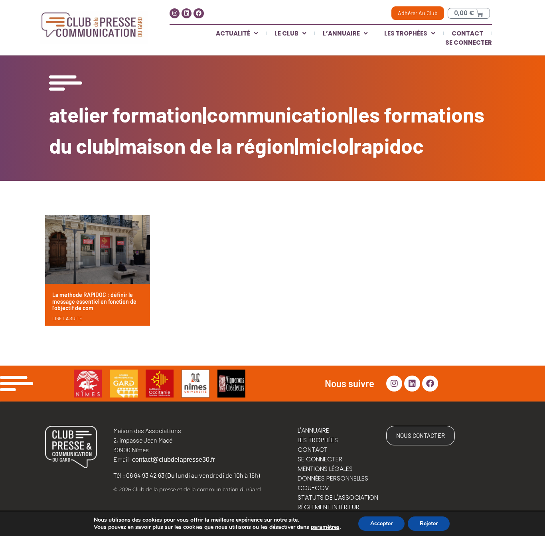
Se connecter (468, 42)
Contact (467, 33)
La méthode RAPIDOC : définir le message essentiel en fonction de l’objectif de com (94, 301)
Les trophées (405, 33)
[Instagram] (175, 13)
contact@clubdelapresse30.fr (173, 459)
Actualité (233, 33)
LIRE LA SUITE (67, 318)
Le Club (286, 33)
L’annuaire (341, 33)
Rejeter (429, 523)
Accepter (381, 523)
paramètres (325, 527)
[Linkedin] (187, 13)
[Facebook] (198, 13)
